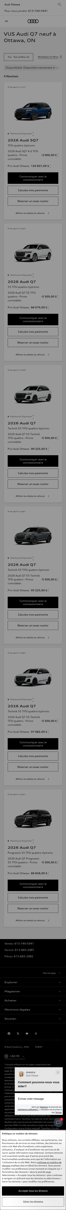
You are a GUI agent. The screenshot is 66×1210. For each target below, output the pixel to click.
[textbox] (39, 1099)
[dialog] (33, 1170)
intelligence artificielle (28, 1109)
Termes (58, 1112)
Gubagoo (44, 1106)
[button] (39, 1091)
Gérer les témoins (33, 1201)
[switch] (58, 1122)
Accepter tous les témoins (33, 1191)
